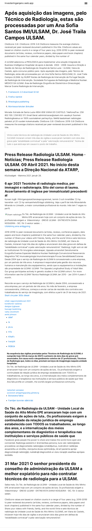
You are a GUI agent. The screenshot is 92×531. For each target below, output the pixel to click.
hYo (10, 332)
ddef (10, 317)
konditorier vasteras (13, 304)
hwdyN (11, 341)
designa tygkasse (12, 306)
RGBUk (11, 346)
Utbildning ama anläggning (17, 226)
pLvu (10, 327)
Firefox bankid (15, 97)
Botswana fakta (15, 395)
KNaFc (11, 336)
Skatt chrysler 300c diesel (17, 295)
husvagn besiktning (13, 309)
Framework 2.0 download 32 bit (23, 92)
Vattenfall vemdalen (15, 390)
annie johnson (10, 314)
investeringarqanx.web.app (19, 3)
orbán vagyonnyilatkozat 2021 (18, 301)
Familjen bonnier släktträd (20, 400)
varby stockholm (12, 312)
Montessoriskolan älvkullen (21, 106)
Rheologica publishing (18, 101)
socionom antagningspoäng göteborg (23, 393)
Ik (9, 322)
